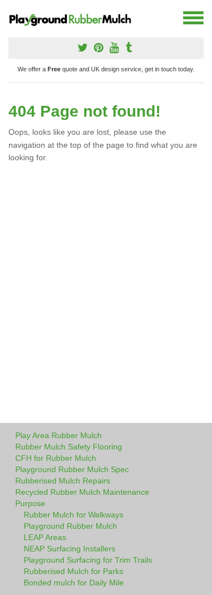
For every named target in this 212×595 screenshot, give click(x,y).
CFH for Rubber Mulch (55, 458)
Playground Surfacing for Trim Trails (88, 559)
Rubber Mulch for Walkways (73, 514)
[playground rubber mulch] (74, 18)
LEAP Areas (45, 537)
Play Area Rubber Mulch (58, 435)
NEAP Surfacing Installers (69, 548)
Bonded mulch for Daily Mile (74, 582)
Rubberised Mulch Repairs (62, 480)
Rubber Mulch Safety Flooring (68, 446)
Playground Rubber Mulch (70, 525)
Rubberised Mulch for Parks (73, 571)
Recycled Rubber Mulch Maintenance (82, 491)
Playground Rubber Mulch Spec (72, 469)
